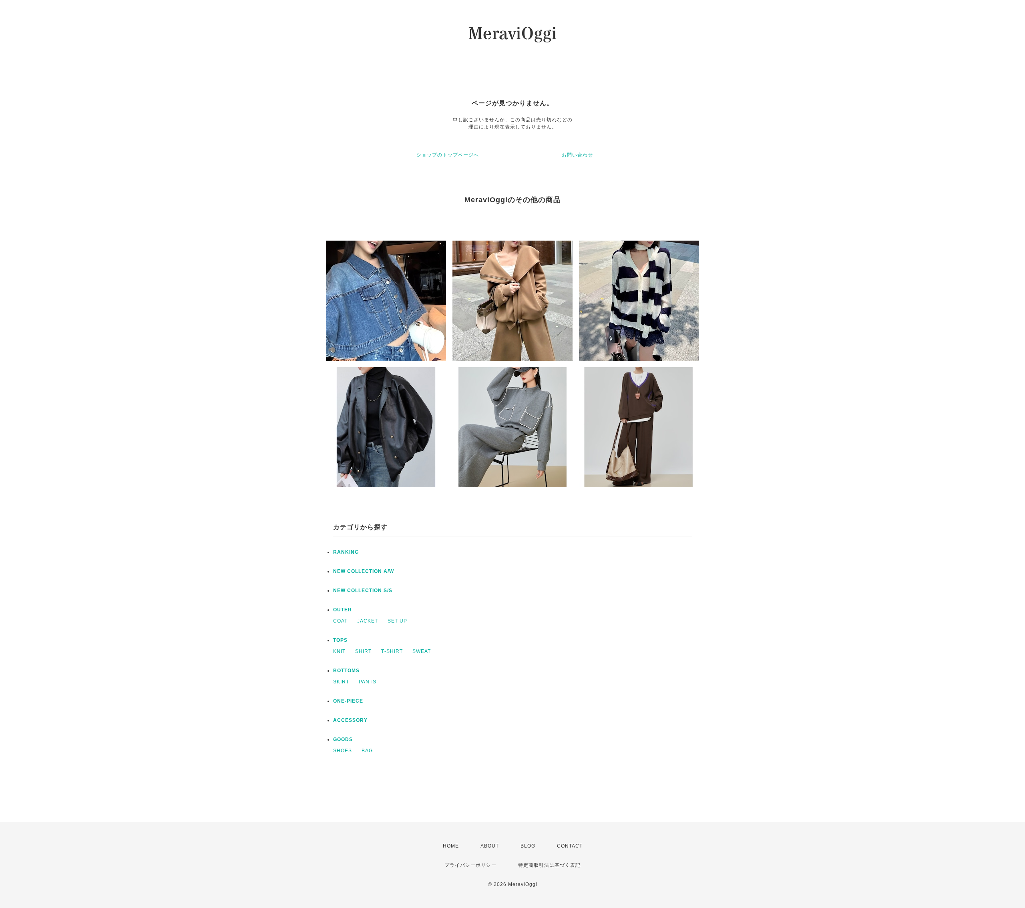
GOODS (343, 739)
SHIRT (363, 651)
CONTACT (570, 846)
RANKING (346, 552)
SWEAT (421, 651)
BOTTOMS (346, 670)
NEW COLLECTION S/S (362, 590)
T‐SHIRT (392, 651)
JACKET (367, 621)
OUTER (342, 610)
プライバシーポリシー (470, 865)
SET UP (397, 621)
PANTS (367, 682)
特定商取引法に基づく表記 (549, 865)
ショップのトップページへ (447, 155)
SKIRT (341, 682)
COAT (340, 621)
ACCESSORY (350, 720)
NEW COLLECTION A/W (363, 571)
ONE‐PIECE (348, 701)
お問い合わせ (577, 155)
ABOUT (489, 846)
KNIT (339, 651)
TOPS (340, 640)
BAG (367, 750)
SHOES (342, 750)
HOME (451, 846)
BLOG (528, 846)
